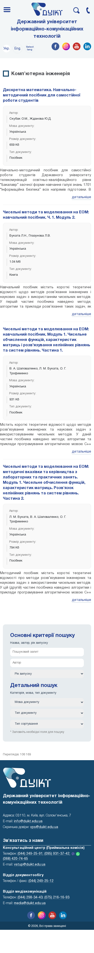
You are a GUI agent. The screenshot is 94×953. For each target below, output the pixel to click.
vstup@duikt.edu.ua (29, 864)
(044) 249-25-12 (41, 881)
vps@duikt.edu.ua (44, 827)
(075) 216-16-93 (56, 897)
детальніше (81, 197)
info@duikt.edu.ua (28, 821)
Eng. (17, 48)
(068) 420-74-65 (15, 858)
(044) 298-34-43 (30, 897)
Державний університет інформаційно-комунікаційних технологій (47, 29)
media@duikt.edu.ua (30, 903)
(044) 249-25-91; (30, 853)
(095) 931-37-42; (57, 853)
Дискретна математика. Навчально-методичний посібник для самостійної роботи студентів (41, 95)
